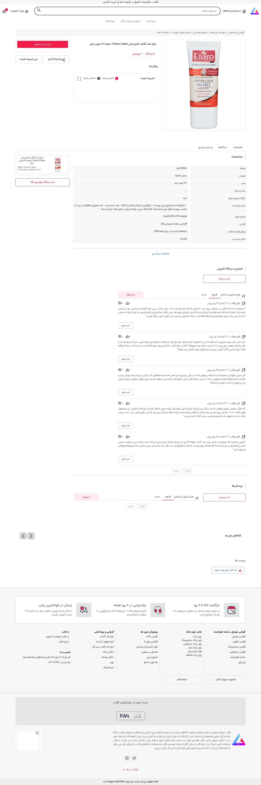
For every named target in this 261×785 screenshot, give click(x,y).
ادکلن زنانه (108, 652)
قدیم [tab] (214, 295)
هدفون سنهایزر (150, 652)
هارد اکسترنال (195, 652)
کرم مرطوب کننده (105, 642)
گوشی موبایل (239, 637)
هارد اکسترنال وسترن (147, 647)
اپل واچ (242, 662)
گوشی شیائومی (238, 652)
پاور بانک (197, 637)
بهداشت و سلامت (217, 32)
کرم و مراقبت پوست (181, 32)
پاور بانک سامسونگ (192, 640)
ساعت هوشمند (238, 657)
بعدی (176, 471)
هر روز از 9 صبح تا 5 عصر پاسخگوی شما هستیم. (46, 657)
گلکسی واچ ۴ (151, 642)
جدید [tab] (203, 295)
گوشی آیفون (239, 642)
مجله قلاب (110, 21)
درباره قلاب (63, 642)
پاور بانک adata (194, 655)
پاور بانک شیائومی (192, 644)
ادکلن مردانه (108, 657)
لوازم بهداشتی (200, 32)
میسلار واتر (108, 667)
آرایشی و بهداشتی (236, 32)
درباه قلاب (151, 21)
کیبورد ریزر (152, 657)
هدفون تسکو (151, 662)
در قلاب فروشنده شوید (57, 637)
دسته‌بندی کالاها (232, 11)
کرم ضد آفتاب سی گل (103, 647)
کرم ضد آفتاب (162, 32)
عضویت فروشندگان (130, 21)
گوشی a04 (152, 637)
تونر (112, 662)
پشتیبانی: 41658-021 (59, 662)
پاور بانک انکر (195, 648)
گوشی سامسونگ (237, 647)
